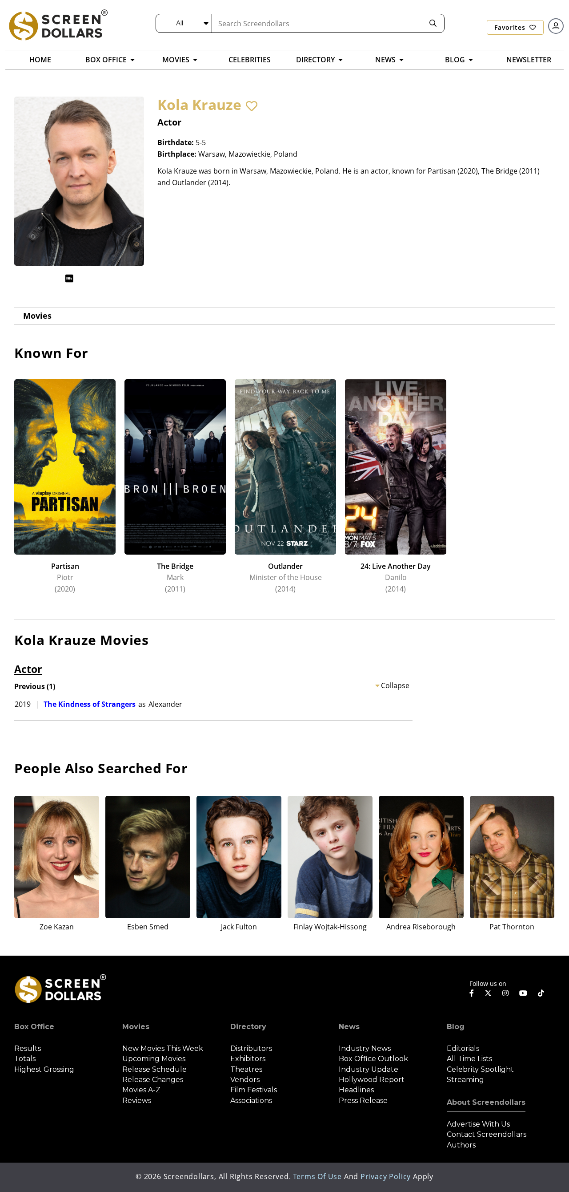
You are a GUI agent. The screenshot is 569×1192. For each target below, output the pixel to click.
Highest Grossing (44, 1069)
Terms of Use (317, 1176)
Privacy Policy (386, 1176)
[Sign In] (556, 26)
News (349, 1026)
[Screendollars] (58, 24)
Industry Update (368, 1069)
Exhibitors (247, 1058)
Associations (251, 1100)
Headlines (356, 1090)
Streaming (465, 1079)
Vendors (245, 1079)
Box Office (34, 1026)
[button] (251, 106)
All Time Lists (469, 1058)
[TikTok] (541, 993)
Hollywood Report (372, 1079)
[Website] (86, 278)
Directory (248, 1026)
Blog (456, 1026)
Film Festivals (253, 1090)
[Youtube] (523, 993)
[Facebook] (471, 993)
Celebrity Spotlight (480, 1069)
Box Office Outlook (373, 1058)
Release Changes (152, 1079)
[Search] (433, 23)
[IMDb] (69, 278)
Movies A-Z (141, 1090)
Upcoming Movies (153, 1058)
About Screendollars (486, 1102)
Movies (37, 315)
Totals (25, 1058)
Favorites (510, 27)
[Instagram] (505, 993)
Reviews (136, 1100)
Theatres (246, 1069)
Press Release (363, 1100)
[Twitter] (488, 992)
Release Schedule (154, 1069)
